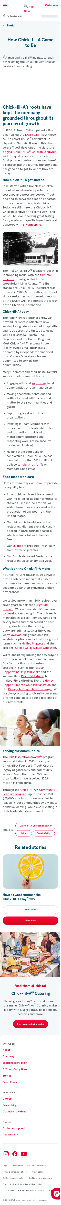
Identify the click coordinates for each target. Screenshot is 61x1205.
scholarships (26, 464)
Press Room (10, 1082)
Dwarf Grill (32, 134)
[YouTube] (23, 1153)
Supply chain (17, 1165)
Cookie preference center (40, 1177)
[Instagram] (6, 1153)
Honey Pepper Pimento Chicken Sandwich (28, 682)
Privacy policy (37, 1171)
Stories (11, 25)
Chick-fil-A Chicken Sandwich (36, 826)
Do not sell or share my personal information (23, 1190)
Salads (17, 545)
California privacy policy (13, 1177)
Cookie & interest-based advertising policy (22, 1184)
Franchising (10, 1105)
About (6, 1050)
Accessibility (10, 1134)
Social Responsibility (15, 1062)
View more (30, 920)
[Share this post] (56, 1194)
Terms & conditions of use (15, 1171)
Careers (7, 1098)
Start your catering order (30, 1024)
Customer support (14, 1128)
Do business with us (14, 1111)
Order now (51, 5)
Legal (5, 1165)
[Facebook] (15, 1153)
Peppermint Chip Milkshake (21, 672)
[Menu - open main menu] (5, 5)
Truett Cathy (43, 833)
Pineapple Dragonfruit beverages (30, 689)
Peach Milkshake (32, 676)
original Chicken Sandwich (29, 151)
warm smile (33, 224)
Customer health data (37, 1165)
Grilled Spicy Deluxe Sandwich (35, 647)
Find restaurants (14, 16)
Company (8, 1056)
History (24, 833)
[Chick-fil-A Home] (30, 11)
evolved (16, 634)
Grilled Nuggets (32, 643)
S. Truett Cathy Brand (15, 1069)
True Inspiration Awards (25, 757)
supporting (39, 383)
